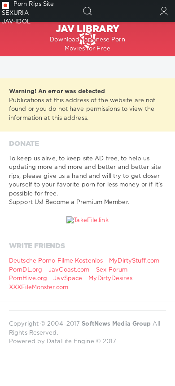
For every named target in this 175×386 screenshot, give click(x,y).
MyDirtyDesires (110, 278)
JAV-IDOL (16, 21)
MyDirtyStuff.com (134, 261)
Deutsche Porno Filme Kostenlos (56, 261)
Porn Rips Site (33, 4)
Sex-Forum (112, 270)
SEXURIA (15, 13)
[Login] (164, 11)
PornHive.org (28, 278)
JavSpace (67, 278)
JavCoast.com (68, 270)
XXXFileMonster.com (38, 287)
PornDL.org (25, 270)
